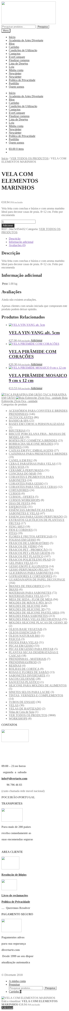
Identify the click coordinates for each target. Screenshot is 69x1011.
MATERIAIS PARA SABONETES (30, 592)
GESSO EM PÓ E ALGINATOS (28, 566)
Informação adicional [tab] (21, 241)
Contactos (14, 53)
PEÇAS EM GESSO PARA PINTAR (31, 649)
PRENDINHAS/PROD (23, 662)
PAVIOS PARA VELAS (23, 642)
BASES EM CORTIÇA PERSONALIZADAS (36, 424)
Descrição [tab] (14, 238)
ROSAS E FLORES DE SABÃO (29, 672)
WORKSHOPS (18, 718)
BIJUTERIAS (17, 430)
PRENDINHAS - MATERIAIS (27, 659)
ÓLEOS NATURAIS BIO (24, 635)
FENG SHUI (16, 526)
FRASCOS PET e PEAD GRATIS (29, 553)
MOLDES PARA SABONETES (28, 615)
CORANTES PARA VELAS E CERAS (33, 486)
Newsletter (15, 73)
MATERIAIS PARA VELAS (26, 596)
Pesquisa (43, 26)
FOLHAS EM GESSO (22, 539)
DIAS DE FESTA (19, 503)
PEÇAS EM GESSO (21, 645)
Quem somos (16, 86)
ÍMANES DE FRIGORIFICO (27, 586)
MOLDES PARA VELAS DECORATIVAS (35, 619)
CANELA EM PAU (21, 460)
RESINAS (15, 665)
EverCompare (17, 56)
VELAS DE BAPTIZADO (25, 708)
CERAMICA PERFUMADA (26, 470)
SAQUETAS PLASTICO (24, 682)
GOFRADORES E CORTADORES (30, 576)
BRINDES (15, 447)
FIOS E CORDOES (21, 529)
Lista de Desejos (18, 63)
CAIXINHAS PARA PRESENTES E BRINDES (38, 453)
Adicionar (8, 225)
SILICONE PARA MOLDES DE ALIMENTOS (38, 685)
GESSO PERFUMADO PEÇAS (28, 569)
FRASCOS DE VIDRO (23, 546)
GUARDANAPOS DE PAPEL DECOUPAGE (37, 579)
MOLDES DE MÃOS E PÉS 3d (28, 602)
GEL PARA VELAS (21, 563)
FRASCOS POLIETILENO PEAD (30, 559)
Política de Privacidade (22, 80)
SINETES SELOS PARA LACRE (29, 692)
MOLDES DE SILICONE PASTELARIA (34, 612)
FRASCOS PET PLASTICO (26, 556)
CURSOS (15, 493)
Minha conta (16, 70)
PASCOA (14, 639)
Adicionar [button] (36, 340)
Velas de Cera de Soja (21, 711)
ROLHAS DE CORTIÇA (24, 668)
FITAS (13, 533)
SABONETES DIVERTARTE (27, 675)
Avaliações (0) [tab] (17, 245)
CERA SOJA (16, 467)
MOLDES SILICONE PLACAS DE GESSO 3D (38, 622)
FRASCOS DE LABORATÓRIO (29, 543)
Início (12, 37)
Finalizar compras (19, 60)
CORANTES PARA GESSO (26, 483)
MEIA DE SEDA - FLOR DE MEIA (30, 599)
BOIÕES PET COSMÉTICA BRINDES (33, 440)
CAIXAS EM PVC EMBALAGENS (31, 450)
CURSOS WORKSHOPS (24, 500)
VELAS (14, 705)
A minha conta (17, 981)
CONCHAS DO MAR (22, 473)
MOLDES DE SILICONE (24, 606)
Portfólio (14, 83)
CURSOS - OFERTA (21, 496)
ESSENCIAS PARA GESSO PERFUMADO (36, 516)
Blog (12, 43)
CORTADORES (19, 490)
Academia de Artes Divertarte (26, 40)
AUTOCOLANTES (21, 417)
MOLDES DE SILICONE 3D (27, 609)
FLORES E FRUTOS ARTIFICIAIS (31, 536)
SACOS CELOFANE (22, 678)
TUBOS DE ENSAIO (22, 702)
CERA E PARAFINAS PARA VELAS (32, 463)
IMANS (13, 589)
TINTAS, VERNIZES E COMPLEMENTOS (36, 695)
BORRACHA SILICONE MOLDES (31, 443)
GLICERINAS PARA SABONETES (31, 572)
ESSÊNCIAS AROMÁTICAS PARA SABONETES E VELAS (31, 511)
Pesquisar (14, 984)
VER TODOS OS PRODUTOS (29, 158)
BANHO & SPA (19, 420)
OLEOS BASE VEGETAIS (25, 629)
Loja (11, 66)
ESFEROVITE (18, 506)
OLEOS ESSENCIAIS (22, 632)
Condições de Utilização (23, 50)
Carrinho (14, 47)
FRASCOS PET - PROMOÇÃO (28, 549)
